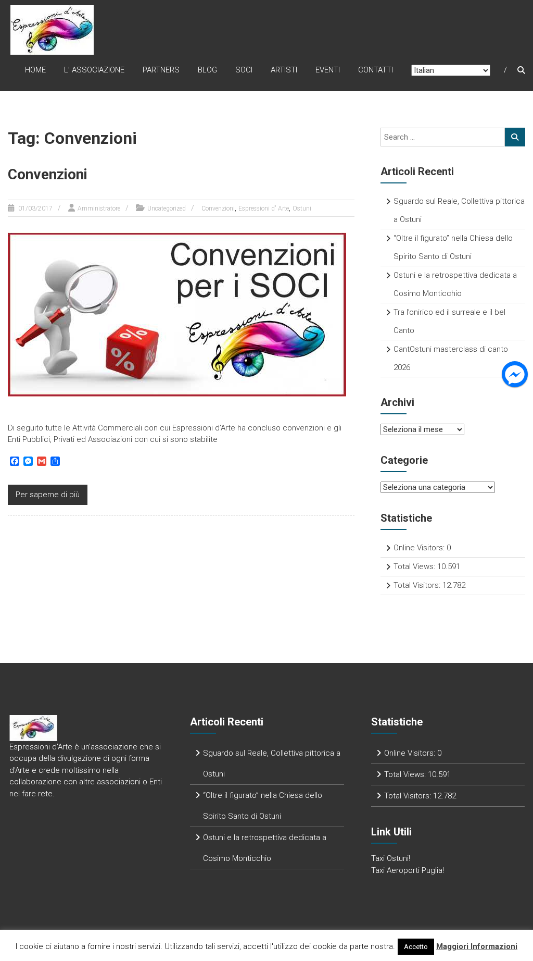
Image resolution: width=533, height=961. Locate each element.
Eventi (327, 70)
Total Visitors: (418, 585)
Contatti (375, 70)
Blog (207, 70)
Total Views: (415, 566)
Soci (243, 70)
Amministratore (99, 208)
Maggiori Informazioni (476, 946)
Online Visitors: (420, 547)
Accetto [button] (416, 947)
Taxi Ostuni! (390, 858)
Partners (161, 70)
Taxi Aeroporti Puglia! (407, 870)
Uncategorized (166, 208)
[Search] (515, 137)
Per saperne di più (48, 494)
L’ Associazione (94, 70)
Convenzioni (47, 174)
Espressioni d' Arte (263, 208)
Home (35, 70)
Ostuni (302, 208)
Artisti (284, 70)
